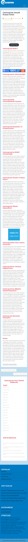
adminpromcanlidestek (16, 18)
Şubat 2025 (5, 410)
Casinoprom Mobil (13, 525)
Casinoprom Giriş (14, 44)
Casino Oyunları (12, 519)
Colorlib (3, 540)
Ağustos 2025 (6, 405)
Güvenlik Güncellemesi (5, 530)
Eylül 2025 (5, 402)
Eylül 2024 (5, 422)
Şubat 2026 (5, 392)
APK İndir (2, 517)
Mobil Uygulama (3, 531)
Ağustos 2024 (6, 425)
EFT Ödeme (23, 528)
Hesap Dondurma (13, 530)
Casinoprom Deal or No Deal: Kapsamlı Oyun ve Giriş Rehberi (13, 447)
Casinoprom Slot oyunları (19, 527)
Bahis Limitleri (7, 517)
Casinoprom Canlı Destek (8, 19)
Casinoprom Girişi (13, 523)
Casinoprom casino (12, 364)
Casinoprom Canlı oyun (14, 522)
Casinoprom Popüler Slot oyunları (7, 527)
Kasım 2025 (5, 397)
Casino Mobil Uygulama (5, 519)
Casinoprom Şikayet (4, 528)
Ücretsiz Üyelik (15, 533)
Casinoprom (5, 364)
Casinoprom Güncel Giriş (6, 479)
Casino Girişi (12, 517)
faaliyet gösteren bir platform (15, 52)
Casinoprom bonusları (5, 522)
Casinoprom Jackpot (21, 523)
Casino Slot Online (11, 528)
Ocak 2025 (5, 412)
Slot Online (14, 531)
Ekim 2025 (5, 400)
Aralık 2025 (5, 395)
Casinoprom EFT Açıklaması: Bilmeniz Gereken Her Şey (13, 444)
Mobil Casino (18, 530)
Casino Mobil (17, 517)
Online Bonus (9, 531)
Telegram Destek (9, 533)
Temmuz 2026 (6, 389)
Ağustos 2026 (6, 387)
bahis (7, 78)
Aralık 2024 (5, 415)
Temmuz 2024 (6, 427)
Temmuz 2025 (6, 407)
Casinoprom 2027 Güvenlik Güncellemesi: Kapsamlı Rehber (13, 453)
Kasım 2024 (5, 417)
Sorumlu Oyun (3, 533)
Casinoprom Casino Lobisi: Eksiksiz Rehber (12, 450)
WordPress (16, 540)
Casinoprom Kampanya (5, 525)
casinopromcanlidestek (6, 512)
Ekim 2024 (5, 420)
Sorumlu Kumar (19, 531)
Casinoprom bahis (4, 520)
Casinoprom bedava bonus (13, 520)
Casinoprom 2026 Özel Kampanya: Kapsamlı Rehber (14, 456)
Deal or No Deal (18, 528)
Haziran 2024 (6, 430)
